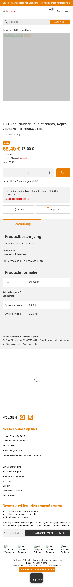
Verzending (24, 158)
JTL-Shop (28, 566)
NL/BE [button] (34, 181)
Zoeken (59, 21)
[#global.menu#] (66, 11)
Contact (6, 486)
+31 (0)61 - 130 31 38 (15, 436)
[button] (67, 409)
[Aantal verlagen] (7, 172)
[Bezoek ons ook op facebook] (22, 417)
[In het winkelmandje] (63, 172)
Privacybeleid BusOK (12, 491)
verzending (57, 560)
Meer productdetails (17, 198)
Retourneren (8, 495)
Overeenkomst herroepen (37, 569)
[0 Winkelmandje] (58, 11)
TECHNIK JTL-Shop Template (47, 566)
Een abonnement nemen (47, 533)
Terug (5, 30)
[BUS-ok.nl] (9, 10)
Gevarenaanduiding (12, 467)
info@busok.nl (15, 450)
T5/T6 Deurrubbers (22, 30)
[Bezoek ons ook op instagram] (30, 417)
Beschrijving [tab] (22, 224)
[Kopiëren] (21, 135)
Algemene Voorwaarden (14, 476)
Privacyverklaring (46, 522)
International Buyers (12, 471)
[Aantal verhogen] (49, 172)
